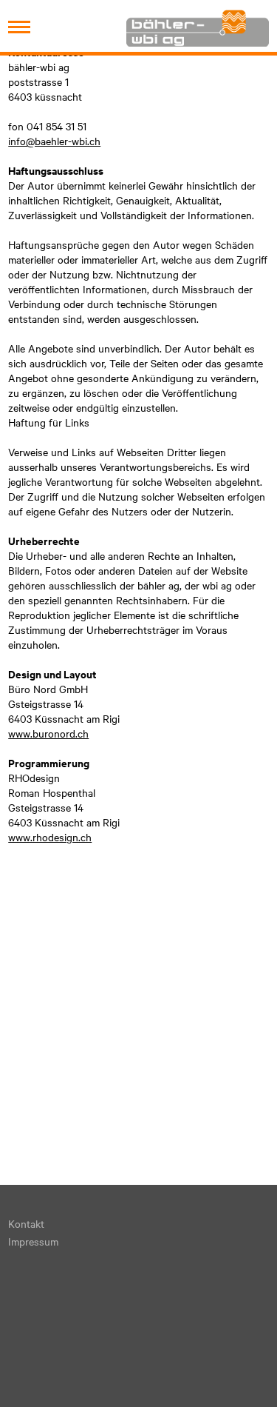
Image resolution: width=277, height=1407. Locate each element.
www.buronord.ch (48, 733)
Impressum (33, 1241)
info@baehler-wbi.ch (54, 140)
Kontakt (26, 1223)
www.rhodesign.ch (50, 836)
